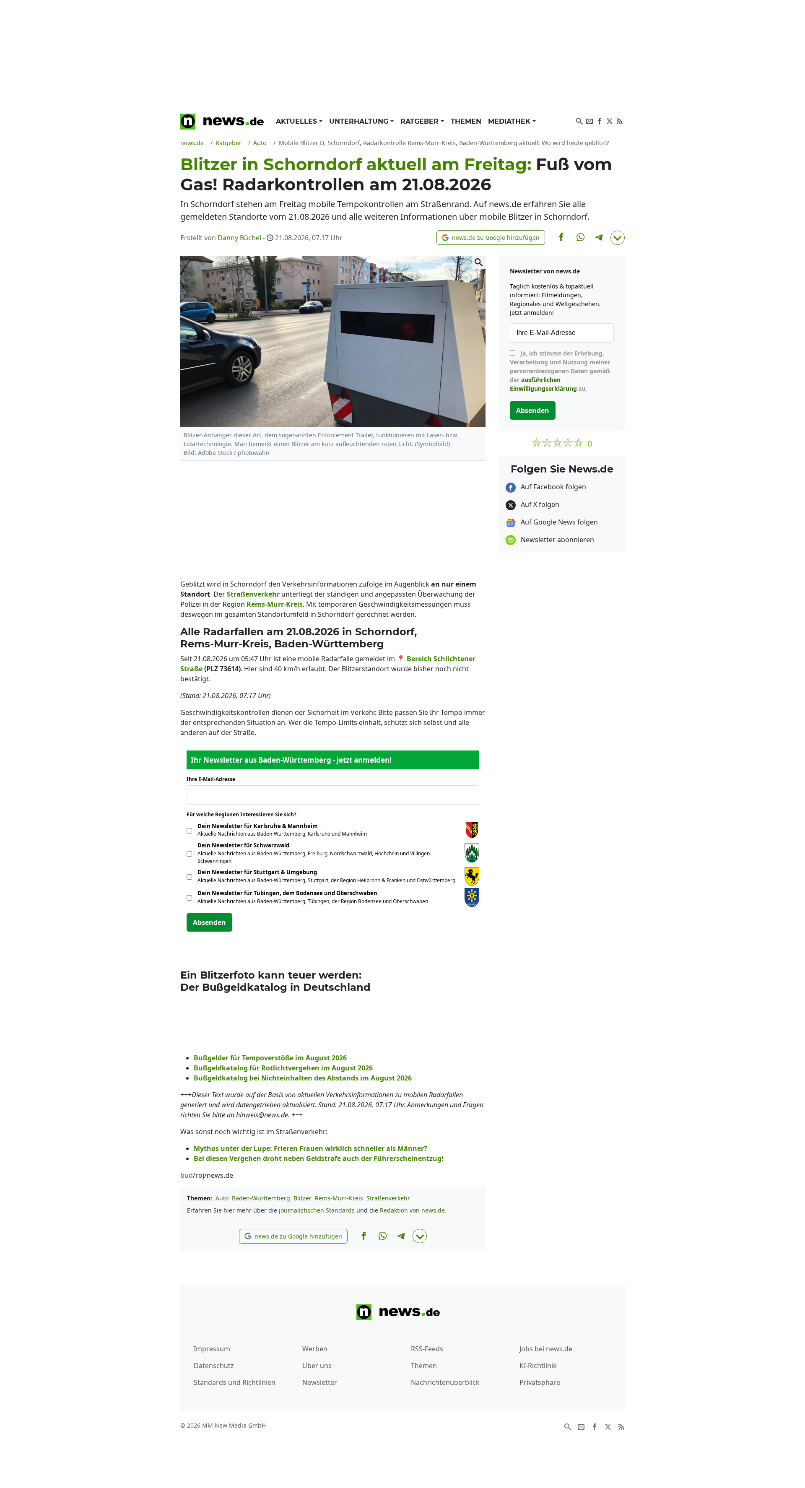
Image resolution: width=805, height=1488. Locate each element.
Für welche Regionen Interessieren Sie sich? (245, 814)
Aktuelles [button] (297, 121)
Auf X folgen (539, 504)
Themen (466, 121)
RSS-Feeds (427, 1348)
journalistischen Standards (317, 1210)
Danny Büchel (239, 237)
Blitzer (302, 1198)
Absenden (209, 922)
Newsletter (319, 1382)
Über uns (317, 1365)
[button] (490, 237)
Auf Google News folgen (558, 522)
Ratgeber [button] (420, 121)
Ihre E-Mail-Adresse (213, 779)
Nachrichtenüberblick (445, 1382)
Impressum (212, 1348)
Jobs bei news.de (545, 1348)
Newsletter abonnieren (556, 539)
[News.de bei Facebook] (600, 120)
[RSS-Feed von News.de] (620, 120)
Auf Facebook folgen (552, 486)
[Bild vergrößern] (479, 262)
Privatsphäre (539, 1382)
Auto (222, 1198)
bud (186, 1175)
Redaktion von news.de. (413, 1210)
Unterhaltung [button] (359, 121)
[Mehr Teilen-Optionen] (617, 238)
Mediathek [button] (510, 121)
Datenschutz (214, 1365)
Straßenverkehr (388, 1198)
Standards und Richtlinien (234, 1382)
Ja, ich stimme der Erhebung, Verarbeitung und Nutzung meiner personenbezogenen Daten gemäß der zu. (560, 370)
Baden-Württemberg (261, 1198)
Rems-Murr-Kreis (339, 1198)
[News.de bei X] (610, 120)
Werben (314, 1348)
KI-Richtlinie (538, 1365)
